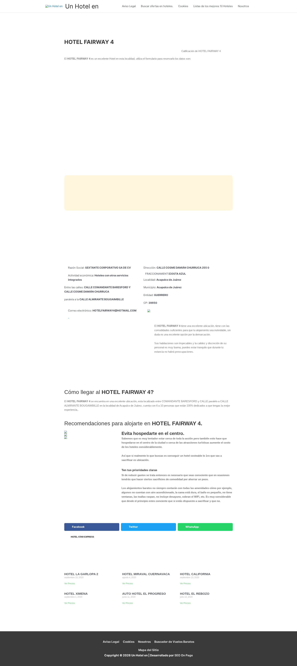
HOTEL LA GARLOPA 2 (81, 574)
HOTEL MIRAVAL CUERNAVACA (146, 574)
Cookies (183, 6)
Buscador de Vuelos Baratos (174, 641)
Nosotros (243, 6)
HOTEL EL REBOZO (194, 593)
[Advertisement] (148, 238)
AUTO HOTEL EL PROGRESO (144, 593)
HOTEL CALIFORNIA (195, 574)
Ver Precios (69, 583)
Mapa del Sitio (148, 650)
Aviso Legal (129, 6)
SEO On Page (183, 655)
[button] (91, 527)
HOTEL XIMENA (76, 593)
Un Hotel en (81, 6)
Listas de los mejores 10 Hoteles (213, 6)
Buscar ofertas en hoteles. (157, 6)
